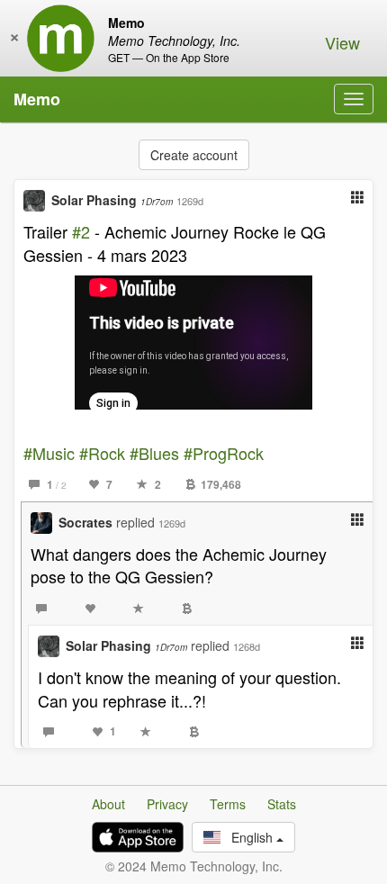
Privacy (167, 804)
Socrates (85, 522)
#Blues (154, 453)
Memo (37, 99)
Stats (281, 804)
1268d (246, 646)
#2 (81, 231)
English (248, 837)
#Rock (102, 453)
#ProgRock (224, 453)
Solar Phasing (112, 200)
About (108, 804)
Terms (228, 804)
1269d (189, 201)
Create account (194, 155)
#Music (49, 453)
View (342, 42)
